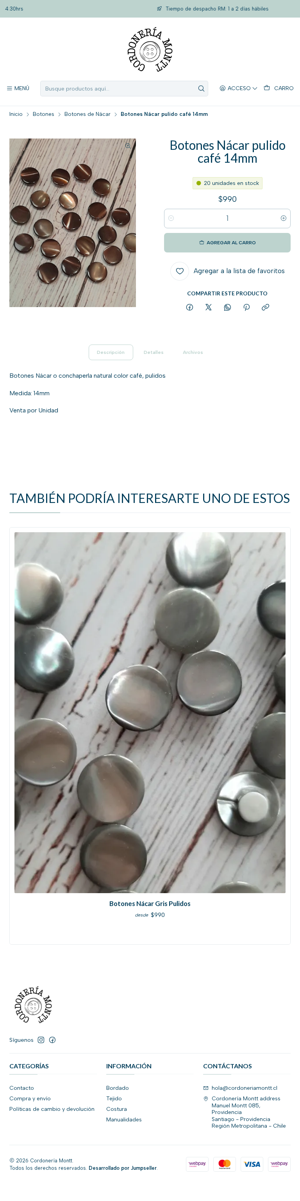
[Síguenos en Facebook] (52, 1040)
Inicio (16, 114)
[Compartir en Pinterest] (246, 308)
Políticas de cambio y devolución (52, 1109)
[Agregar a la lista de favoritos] (24, 710)
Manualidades (124, 1119)
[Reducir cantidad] (171, 218)
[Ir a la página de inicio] (150, 50)
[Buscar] (201, 88)
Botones (43, 114)
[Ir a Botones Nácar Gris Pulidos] (150, 712)
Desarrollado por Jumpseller (123, 1168)
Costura (116, 1109)
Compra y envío (30, 1098)
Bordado (117, 1088)
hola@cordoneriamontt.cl (244, 1088)
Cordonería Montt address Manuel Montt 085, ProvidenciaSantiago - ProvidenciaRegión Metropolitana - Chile (249, 1112)
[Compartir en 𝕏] (208, 308)
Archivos (193, 352)
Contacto (21, 1088)
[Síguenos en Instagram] (41, 1040)
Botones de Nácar (87, 114)
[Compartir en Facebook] (189, 308)
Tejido (114, 1098)
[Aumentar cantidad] (283, 218)
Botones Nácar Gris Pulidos (150, 903)
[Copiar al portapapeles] (265, 308)
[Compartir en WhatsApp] (227, 308)
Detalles (154, 352)
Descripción (111, 352)
